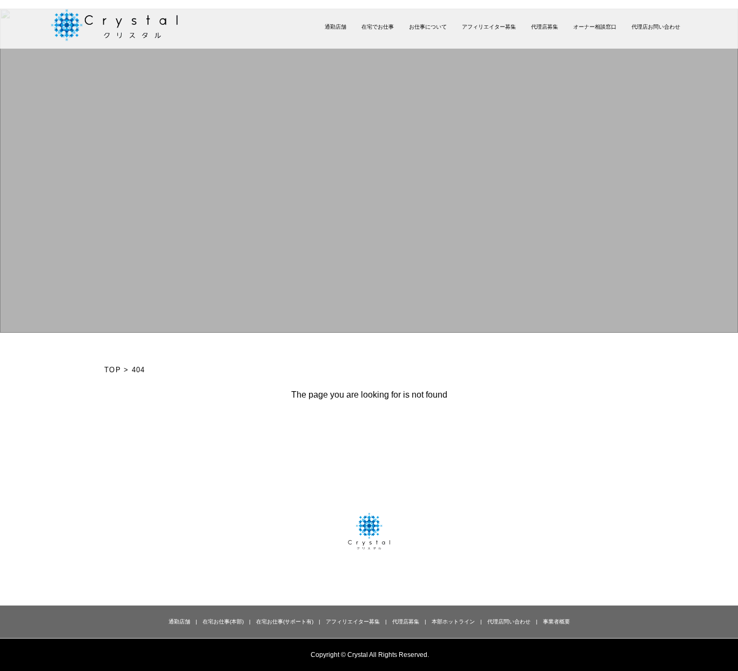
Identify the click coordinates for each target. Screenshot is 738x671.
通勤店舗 (335, 27)
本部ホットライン (453, 622)
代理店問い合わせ (509, 622)
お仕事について (428, 27)
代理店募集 (544, 27)
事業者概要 (556, 622)
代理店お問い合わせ (656, 27)
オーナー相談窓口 (594, 27)
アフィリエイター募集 (489, 27)
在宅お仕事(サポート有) (284, 622)
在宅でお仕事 (377, 27)
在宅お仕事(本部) (223, 622)
